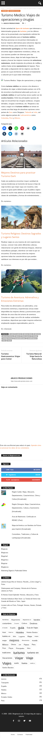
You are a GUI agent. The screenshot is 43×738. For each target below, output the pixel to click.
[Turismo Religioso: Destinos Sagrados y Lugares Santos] (21, 217)
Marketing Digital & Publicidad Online (14, 571)
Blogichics (4, 560)
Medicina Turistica (7, 336)
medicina (37, 334)
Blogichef (4, 556)
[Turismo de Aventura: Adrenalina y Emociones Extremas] (21, 281)
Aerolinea (5, 619)
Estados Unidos (6, 697)
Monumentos (25, 640)
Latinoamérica (25, 115)
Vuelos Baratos (8, 668)
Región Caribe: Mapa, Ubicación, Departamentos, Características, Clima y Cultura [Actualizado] (26, 495)
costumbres (7, 623)
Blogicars (4, 549)
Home (13, 734)
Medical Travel (28, 334)
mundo (34, 640)
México (17, 118)
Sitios (28, 648)
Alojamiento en (27, 619)
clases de (19, 334)
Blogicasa (4, 553)
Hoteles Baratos (32, 632)
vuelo (16, 663)
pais (20, 644)
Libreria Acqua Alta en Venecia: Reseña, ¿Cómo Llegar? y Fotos (21, 583)
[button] (39, 3)
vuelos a (32, 663)
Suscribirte (36, 480)
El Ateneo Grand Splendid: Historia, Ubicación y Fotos (20, 595)
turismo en (33, 652)
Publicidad (29, 734)
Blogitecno (4, 567)
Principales (20, 648)
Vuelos (24, 663)
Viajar (19, 658)
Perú (11, 118)
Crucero (16, 623)
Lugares (22, 636)
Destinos (33, 623)
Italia (14, 636)
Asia (10, 112)
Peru (33, 645)
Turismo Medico (32, 338)
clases (12, 334)
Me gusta (37, 470)
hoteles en (6, 636)
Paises (26, 645)
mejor (4, 640)
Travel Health (26, 336)
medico (18, 336)
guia (21, 628)
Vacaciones (7, 658)
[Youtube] (29, 721)
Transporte (5, 683)
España (12, 628)
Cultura (24, 623)
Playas (11, 648)
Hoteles (20, 632)
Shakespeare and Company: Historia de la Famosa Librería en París (18, 589)
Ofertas (13, 644)
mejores (14, 640)
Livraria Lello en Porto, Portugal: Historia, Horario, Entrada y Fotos (21, 606)
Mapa (29, 636)
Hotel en (10, 632)
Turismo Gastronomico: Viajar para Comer (10, 356)
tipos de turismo (22, 28)
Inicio (2, 8)
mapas (36, 636)
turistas (23, 31)
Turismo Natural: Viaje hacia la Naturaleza (34, 356)
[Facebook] (13, 721)
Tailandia (28, 112)
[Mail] (19, 721)
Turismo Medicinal (19, 338)
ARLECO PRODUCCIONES (12, 23)
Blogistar (4, 563)
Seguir (37, 475)
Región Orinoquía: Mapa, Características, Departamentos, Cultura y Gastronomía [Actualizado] (26, 507)
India (35, 112)
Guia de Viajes (32, 628)
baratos (37, 620)
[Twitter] (24, 721)
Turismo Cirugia (7, 338)
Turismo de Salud (14, 11)
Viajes (9, 340)
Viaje (3, 340)
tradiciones (6, 653)
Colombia (4, 118)
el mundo (5, 628)
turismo (9, 8)
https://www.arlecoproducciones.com (21, 381)
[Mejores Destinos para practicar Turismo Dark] (21, 156)
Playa (4, 648)
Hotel (4, 632)
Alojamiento (15, 620)
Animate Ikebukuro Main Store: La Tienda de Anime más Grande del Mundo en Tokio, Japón (20, 600)
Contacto (20, 734)
